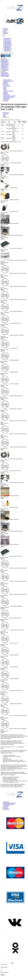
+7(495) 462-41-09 (7, 48)
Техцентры (5, 29)
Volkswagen (6, 113)
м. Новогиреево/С (5, 75)
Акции (4, 31)
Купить (2, 153)
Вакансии (5, 100)
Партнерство (6, 94)
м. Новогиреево (7, 42)
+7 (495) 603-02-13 (7, 50)
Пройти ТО (6, 83)
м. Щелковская (6, 47)
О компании (6, 99)
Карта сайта (6, 809)
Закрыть (2, 974)
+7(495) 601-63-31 (7, 45)
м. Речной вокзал (7, 44)
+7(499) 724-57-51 (7, 40)
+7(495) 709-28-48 (7, 43)
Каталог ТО (6, 112)
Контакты (5, 33)
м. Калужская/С (4, 72)
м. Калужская (6, 39)
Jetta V (4, 116)
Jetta (4, 115)
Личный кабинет (7, 79)
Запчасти (5, 28)
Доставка (5, 32)
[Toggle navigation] (1, 1)
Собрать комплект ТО (8, 81)
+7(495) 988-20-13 (7, 38)
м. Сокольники (6, 49)
